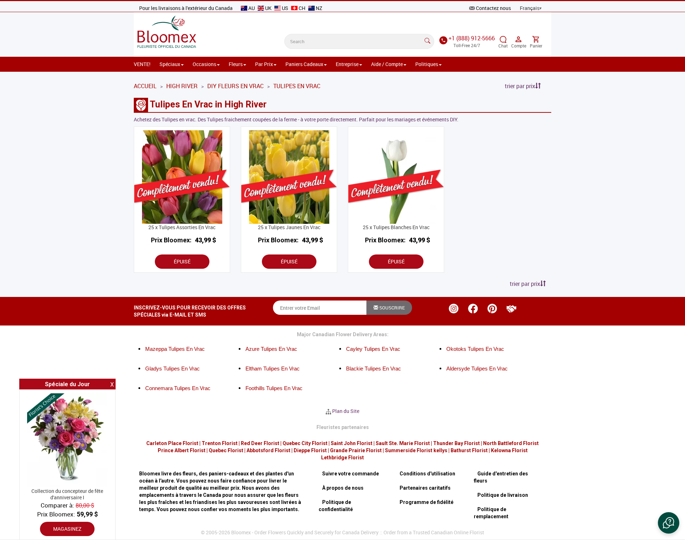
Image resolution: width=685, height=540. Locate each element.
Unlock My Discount (272, 352)
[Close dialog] (472, 170)
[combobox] (227, 249)
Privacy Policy (278, 332)
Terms (310, 332)
